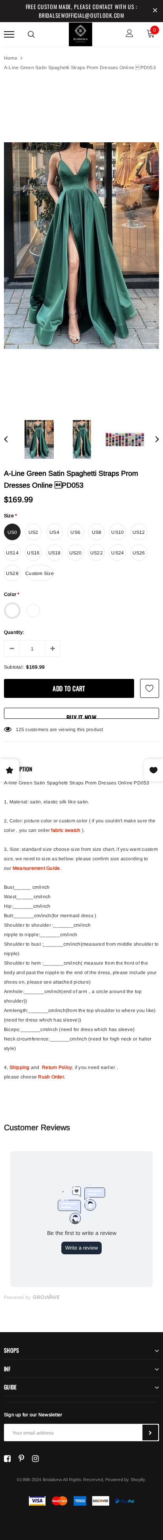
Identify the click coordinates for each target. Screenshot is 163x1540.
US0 (12, 532)
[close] (155, 11)
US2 (33, 532)
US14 (12, 553)
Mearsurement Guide (36, 868)
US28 (12, 573)
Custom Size (39, 573)
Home (10, 58)
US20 (75, 553)
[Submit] (150, 1432)
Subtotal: (14, 667)
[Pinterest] (21, 1458)
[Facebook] (7, 1458)
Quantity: (14, 632)
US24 (117, 553)
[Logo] (81, 33)
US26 (139, 553)
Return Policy (57, 1067)
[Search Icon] (31, 34)
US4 (54, 532)
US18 (54, 553)
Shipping (19, 1067)
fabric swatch (65, 830)
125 (20, 729)
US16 (33, 553)
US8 (97, 532)
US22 (96, 553)
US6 (75, 532)
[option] (81, 245)
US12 (139, 532)
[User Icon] (129, 34)
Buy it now (81, 716)
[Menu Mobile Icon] (9, 34)
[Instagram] (35, 1458)
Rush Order (50, 1077)
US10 (117, 532)
